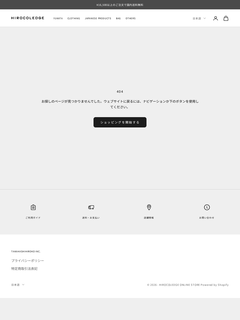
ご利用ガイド (33, 217)
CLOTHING (74, 18)
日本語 (197, 18)
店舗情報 (149, 217)
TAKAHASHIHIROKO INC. (26, 251)
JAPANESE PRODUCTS (98, 18)
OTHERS (131, 18)
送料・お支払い (91, 217)
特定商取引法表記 (24, 268)
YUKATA (58, 18)
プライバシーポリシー (27, 260)
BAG (118, 18)
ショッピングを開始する (120, 122)
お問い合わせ (206, 217)
